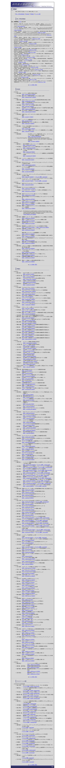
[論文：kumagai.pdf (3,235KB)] (28, 94)
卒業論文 (32, 14)
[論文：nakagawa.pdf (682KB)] (28, 313)
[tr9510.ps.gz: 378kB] (31, 57)
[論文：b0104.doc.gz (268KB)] (28, 576)
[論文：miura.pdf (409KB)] (27, 564)
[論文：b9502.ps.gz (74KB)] (33, 667)
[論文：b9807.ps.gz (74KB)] (28, 647)
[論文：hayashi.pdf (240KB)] (28, 523)
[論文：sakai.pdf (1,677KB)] (28, 103)
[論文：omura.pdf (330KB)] (28, 542)
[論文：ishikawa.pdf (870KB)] (28, 288)
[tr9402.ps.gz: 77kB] (41, 82)
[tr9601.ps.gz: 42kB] (32, 52)
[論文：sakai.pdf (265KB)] (27, 454)
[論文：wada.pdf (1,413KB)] (28, 131)
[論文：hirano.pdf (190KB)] (28, 495)
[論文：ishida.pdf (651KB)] (28, 413)
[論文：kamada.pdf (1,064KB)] (29, 279)
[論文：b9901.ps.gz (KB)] (27, 599)
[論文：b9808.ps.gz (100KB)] (28, 651)
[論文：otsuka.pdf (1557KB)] (28, 540)
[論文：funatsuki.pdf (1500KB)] (29, 478)
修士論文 (27, 14)
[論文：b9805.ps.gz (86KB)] (28, 642)
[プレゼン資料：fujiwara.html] (42, 525)
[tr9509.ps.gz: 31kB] (28, 59)
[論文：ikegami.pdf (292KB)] (28, 501)
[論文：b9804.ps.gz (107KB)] (28, 639)
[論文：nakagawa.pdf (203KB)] (28, 446)
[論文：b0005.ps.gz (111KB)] (28, 590)
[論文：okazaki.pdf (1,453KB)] (28, 325)
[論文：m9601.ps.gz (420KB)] (28, 234)
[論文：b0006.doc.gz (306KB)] (28, 593)
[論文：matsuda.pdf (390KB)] (29, 430)
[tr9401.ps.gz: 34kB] (32, 79)
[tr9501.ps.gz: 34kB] (22, 72)
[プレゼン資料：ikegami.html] (42, 501)
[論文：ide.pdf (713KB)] (27, 120)
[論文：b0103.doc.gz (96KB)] (28, 573)
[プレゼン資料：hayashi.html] (42, 523)
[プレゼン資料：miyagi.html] (41, 532)
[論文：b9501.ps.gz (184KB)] (33, 664)
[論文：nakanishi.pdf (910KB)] (29, 356)
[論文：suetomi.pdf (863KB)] (28, 552)
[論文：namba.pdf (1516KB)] (29, 475)
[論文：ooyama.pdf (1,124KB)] (29, 348)
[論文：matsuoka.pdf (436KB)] (29, 427)
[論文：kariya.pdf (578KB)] (28, 378)
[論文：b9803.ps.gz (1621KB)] (28, 635)
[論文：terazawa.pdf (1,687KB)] (28, 311)
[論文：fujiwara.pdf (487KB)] (28, 169)
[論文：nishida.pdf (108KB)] (28, 448)
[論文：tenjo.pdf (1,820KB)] (28, 106)
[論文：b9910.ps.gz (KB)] (27, 623)
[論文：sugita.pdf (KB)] (27, 381)
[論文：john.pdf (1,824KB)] (29, 366)
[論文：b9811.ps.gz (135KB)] (28, 660)
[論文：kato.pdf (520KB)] (27, 439)
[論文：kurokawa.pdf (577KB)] (28, 512)
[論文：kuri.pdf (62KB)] (27, 549)
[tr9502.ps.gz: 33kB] (36, 74)
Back (52, 766)
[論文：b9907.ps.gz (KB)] (27, 615)
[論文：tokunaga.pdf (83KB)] (28, 517)
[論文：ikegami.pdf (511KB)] (28, 159)
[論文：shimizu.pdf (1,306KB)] (28, 128)
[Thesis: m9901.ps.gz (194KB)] (29, 214)
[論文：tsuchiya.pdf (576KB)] (28, 459)
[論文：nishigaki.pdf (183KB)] (28, 451)
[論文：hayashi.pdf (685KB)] (28, 171)
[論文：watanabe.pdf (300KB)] (29, 483)
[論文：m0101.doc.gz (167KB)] (28, 188)
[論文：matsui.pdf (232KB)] (28, 184)
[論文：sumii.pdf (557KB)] (28, 351)
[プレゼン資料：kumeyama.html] (45, 470)
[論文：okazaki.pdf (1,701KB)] (28, 101)
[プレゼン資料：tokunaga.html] (42, 517)
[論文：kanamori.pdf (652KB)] (28, 376)
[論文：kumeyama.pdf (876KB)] (29, 470)
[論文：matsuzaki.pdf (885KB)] (34, 136)
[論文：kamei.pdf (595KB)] (29, 406)
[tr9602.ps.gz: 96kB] (32, 49)
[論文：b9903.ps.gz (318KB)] (28, 605)
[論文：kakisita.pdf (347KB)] (28, 507)
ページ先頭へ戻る (33, 84)
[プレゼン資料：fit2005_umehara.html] (31, 690)
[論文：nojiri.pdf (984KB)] (27, 296)
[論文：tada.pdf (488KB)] (28, 486)
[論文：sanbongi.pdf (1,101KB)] (30, 343)
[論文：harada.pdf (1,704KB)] (28, 331)
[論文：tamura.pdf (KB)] (27, 556)
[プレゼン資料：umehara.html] (43, 464)
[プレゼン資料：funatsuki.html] (44, 478)
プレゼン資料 (37, 14)
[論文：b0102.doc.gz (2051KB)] (28, 570)
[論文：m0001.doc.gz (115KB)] (28, 195)
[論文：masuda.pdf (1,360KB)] (28, 302)
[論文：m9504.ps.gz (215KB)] (28, 257)
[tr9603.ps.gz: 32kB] (25, 54)
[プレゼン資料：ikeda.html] (41, 176)
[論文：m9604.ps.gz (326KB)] (28, 243)
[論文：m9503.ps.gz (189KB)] (28, 255)
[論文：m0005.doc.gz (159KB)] (28, 208)
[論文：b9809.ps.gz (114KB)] (28, 654)
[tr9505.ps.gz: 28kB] (34, 67)
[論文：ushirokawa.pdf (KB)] (28, 492)
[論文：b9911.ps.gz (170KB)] (28, 626)
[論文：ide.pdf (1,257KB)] (28, 400)
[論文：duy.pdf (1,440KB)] (33, 141)
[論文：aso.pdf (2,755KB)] (28, 274)
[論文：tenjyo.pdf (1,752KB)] (28, 333)
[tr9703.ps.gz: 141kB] (36, 38)
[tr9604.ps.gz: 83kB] (18, 47)
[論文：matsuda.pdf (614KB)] (28, 386)
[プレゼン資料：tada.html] (40, 486)
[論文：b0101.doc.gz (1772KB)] (28, 568)
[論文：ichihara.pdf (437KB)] (28, 489)
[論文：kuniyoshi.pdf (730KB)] (28, 294)
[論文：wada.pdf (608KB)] (28, 433)
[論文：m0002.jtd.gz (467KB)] (28, 199)
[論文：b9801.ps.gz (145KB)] (28, 630)
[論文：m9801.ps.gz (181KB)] (28, 218)
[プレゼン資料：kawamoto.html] (45, 467)
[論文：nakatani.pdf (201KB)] (29, 147)
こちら (20, 21)
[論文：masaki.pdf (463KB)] (29, 284)
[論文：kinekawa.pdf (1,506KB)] (29, 291)
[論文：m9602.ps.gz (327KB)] (28, 236)
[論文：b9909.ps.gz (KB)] (27, 621)
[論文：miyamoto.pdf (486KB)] (29, 409)
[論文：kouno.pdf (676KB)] (28, 515)
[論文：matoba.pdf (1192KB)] (29, 480)
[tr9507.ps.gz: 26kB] (25, 64)
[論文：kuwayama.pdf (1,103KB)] (29, 323)
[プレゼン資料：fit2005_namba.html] (31, 695)
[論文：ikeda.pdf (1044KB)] (28, 176)
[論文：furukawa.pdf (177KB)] (28, 529)
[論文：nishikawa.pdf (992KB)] (28, 109)
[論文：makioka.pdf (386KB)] (28, 561)
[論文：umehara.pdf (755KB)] (29, 145)
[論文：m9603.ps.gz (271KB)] (28, 240)
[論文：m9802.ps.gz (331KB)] (28, 204)
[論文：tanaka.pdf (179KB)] (29, 425)
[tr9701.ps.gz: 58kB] (24, 41)
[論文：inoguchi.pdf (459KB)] (29, 415)
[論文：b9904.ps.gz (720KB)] (28, 607)
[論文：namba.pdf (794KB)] (29, 151)
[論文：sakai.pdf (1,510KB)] (28, 308)
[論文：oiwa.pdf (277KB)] (28, 403)
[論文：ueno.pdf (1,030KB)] (29, 345)
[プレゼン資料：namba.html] (43, 475)
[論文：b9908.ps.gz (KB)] (27, 618)
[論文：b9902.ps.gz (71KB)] (28, 602)
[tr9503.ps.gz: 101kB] (39, 69)
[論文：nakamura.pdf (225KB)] (28, 558)
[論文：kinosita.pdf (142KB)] (28, 509)
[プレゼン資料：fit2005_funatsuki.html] (31, 698)
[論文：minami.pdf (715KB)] (29, 364)
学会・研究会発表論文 (20, 14)
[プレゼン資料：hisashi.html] (41, 520)
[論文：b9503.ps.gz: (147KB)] (33, 671)
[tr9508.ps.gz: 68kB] (25, 77)
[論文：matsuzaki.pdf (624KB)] (28, 442)
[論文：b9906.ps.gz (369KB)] (28, 613)
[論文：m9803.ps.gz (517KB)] (28, 223)
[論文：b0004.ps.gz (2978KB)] (28, 587)
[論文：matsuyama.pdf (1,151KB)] (29, 339)
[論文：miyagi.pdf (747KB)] (28, 532)
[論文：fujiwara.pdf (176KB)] (28, 525)
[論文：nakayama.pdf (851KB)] (28, 384)
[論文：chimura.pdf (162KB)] (28, 437)
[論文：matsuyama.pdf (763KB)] (29, 111)
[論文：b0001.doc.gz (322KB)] (28, 579)
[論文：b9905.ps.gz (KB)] (27, 610)
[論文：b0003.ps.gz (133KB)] (28, 585)
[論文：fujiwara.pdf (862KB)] (28, 317)
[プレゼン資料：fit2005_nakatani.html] (31, 693)
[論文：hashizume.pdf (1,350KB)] (30, 361)
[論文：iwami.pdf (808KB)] (29, 276)
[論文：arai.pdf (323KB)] (28, 397)
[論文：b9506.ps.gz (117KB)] (33, 674)
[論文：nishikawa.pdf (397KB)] (28, 320)
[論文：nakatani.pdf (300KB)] (29, 472)
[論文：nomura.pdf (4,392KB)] (28, 328)
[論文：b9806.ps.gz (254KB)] (28, 644)
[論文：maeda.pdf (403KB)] (28, 497)
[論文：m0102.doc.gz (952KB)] (28, 191)
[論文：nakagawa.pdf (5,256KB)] (29, 97)
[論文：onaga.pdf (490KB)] (28, 504)
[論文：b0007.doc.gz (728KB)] (28, 595)
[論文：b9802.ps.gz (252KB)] (28, 632)
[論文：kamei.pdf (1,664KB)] (28, 123)
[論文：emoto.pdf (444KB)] (29, 418)
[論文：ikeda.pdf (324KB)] (27, 537)
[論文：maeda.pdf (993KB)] (28, 336)
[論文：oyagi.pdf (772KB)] (27, 180)
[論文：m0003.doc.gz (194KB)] (28, 201)
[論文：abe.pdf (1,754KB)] (27, 116)
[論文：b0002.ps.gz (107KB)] (28, 582)
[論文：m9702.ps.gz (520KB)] (28, 230)
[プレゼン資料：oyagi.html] (41, 180)
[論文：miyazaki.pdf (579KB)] (28, 389)
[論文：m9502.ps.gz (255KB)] (28, 252)
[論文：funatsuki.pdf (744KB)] (29, 155)
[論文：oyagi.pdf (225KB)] (27, 546)
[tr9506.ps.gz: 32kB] (22, 62)
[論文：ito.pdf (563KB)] (27, 370)
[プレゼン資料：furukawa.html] (43, 529)
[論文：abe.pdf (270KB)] (28, 394)
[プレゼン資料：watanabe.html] (44, 483)
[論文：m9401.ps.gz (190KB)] (28, 261)
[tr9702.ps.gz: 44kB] (32, 43)
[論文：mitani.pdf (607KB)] (29, 353)
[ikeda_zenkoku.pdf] (21, 26)
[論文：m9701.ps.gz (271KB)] (28, 227)
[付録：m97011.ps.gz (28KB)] (42, 227)
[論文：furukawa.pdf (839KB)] (29, 282)
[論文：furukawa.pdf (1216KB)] (28, 165)
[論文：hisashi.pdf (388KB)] (28, 520)
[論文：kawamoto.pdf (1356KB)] (30, 467)
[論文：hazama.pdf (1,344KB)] (29, 359)
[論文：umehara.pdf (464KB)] (29, 464)
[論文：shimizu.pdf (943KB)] (29, 422)
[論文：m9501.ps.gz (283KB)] (28, 248)
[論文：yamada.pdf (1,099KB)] (28, 304)
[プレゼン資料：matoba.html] (43, 480)
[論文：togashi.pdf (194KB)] (28, 456)
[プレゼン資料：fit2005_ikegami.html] (31, 686)
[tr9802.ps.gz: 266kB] (42, 32)
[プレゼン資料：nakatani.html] (43, 472)
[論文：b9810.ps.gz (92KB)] (28, 658)
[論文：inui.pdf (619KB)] (27, 373)
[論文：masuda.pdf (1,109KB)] (28, 299)
